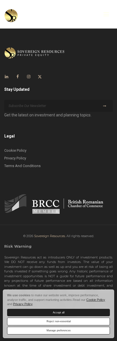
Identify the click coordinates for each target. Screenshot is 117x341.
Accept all (58, 312)
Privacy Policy (15, 158)
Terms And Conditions (22, 166)
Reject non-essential (59, 321)
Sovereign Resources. (50, 236)
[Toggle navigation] (106, 14)
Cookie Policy (15, 150)
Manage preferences (59, 330)
